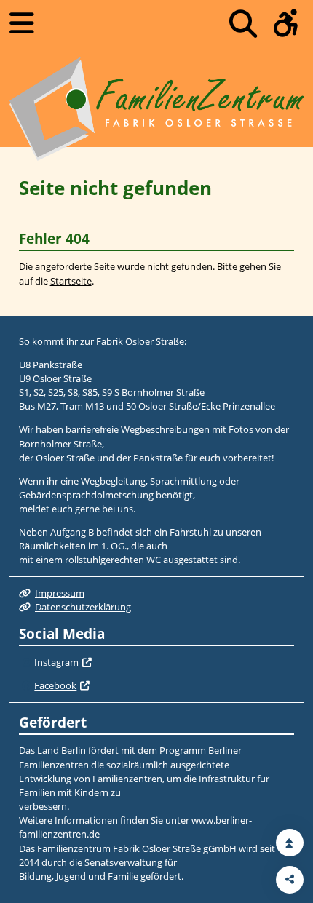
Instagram (56, 662)
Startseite (71, 280)
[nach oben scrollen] (290, 842)
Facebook (55, 685)
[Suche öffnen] (243, 24)
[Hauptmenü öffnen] (22, 23)
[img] (27, 663)
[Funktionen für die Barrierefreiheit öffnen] (286, 23)
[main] (156, 231)
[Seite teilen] (290, 880)
